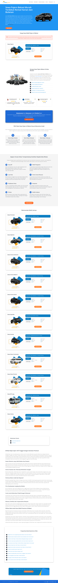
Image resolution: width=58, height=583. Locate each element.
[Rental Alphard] (15, 236)
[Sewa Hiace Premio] (15, 375)
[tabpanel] (40, 50)
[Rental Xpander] (15, 316)
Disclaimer (16, 581)
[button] (41, 83)
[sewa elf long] (15, 395)
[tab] (28, 48)
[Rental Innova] (15, 276)
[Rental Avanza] (15, 335)
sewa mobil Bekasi (38, 76)
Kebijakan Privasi (11, 581)
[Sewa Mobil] (16, 70)
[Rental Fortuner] (15, 216)
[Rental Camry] (15, 415)
